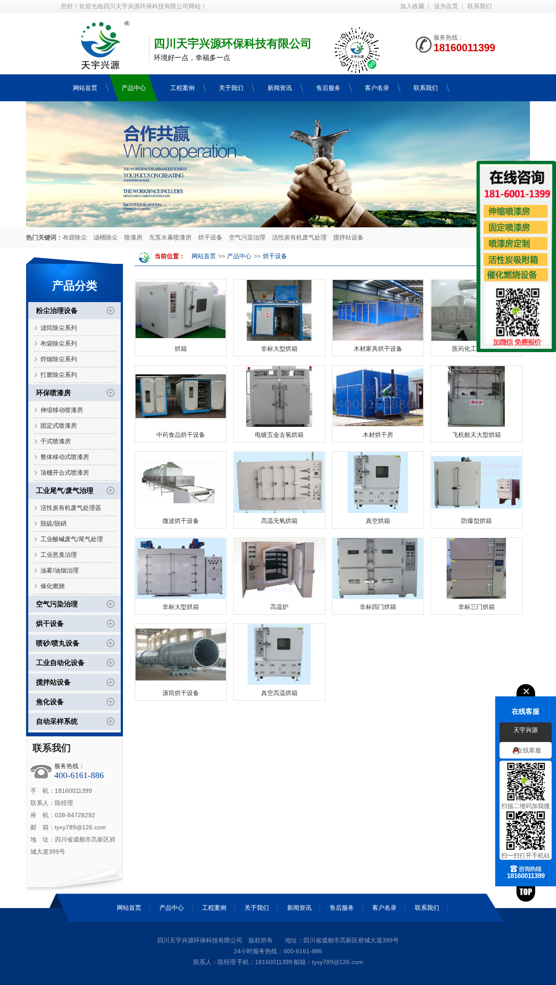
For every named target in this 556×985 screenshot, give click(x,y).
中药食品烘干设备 (180, 434)
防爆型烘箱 (476, 520)
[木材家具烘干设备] (378, 310)
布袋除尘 (75, 237)
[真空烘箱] (378, 482)
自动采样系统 (57, 721)
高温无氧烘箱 (279, 520)
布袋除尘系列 (58, 343)
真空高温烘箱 (279, 692)
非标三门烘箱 (476, 606)
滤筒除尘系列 (58, 327)
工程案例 (214, 907)
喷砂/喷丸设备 (57, 643)
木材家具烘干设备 (378, 348)
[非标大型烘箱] (279, 310)
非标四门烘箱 (378, 606)
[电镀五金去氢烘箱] (279, 396)
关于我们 (257, 907)
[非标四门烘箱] (378, 568)
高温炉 (279, 606)
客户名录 (384, 907)
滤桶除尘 (105, 237)
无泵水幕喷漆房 (170, 237)
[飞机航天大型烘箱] (476, 396)
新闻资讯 (299, 907)
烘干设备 (210, 237)
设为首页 (446, 6)
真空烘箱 (378, 520)
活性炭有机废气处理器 (70, 507)
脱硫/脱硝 (53, 523)
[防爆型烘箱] (476, 482)
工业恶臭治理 (58, 554)
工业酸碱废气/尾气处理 (71, 539)
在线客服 (529, 750)
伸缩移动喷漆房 (61, 409)
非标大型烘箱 (279, 348)
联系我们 (479, 6)
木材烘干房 (378, 434)
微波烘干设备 (180, 520)
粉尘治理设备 (57, 310)
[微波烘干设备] (180, 482)
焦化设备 (50, 701)
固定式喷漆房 (58, 425)
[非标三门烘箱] (476, 568)
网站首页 (204, 256)
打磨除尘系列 (58, 374)
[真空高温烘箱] (279, 655)
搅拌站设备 (348, 237)
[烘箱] (180, 310)
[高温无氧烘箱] (279, 482)
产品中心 (239, 256)
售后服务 (342, 907)
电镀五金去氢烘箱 (279, 434)
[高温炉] (279, 568)
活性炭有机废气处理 (299, 237)
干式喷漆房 (55, 441)
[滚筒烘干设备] (180, 655)
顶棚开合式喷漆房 (64, 472)
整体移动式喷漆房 (64, 456)
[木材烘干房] (378, 396)
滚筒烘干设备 (180, 692)
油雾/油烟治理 (59, 570)
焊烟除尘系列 (58, 359)
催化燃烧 (52, 585)
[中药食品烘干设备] (180, 396)
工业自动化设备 (60, 662)
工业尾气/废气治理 (64, 490)
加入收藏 (412, 6)
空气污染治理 (247, 237)
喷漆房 (133, 237)
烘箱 (181, 348)
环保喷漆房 (53, 392)
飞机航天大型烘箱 (476, 434)
